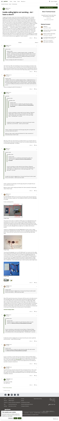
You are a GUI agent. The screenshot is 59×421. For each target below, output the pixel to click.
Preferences (11, 418)
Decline (15, 418)
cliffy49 (49, 27)
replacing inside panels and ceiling (49, 30)
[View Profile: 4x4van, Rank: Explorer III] (5, 75)
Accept (19, 418)
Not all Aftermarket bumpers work (49, 37)
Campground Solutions (25, 406)
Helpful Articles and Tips (38, 398)
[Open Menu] (57, 4)
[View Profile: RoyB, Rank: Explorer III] (5, 195)
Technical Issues (14, 4)
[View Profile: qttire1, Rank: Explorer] (42, 31)
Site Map (5, 406)
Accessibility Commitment (37, 412)
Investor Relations (26, 412)
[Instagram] (15, 394)
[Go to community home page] (5, 1)
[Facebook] (5, 394)
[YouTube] (12, 394)
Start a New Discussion (48, 7)
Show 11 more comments (8, 387)
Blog (44, 411)
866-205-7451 (52, 404)
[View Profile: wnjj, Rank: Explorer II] (5, 149)
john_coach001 (50, 42)
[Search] (49, 1)
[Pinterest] (18, 394)
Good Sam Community (4, 4)
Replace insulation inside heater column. (49, 33)
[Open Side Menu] (2, 1)
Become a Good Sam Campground (14, 402)
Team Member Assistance (44, 412)
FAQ (4, 404)
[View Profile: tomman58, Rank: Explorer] (5, 368)
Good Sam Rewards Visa (13, 404)
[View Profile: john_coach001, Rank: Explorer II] (42, 41)
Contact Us (6, 402)
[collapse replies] (1, 45)
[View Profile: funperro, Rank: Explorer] (4, 9)
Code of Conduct (11, 398)
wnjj (6, 148)
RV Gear (22, 400)
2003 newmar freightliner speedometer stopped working (49, 40)
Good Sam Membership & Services (27, 404)
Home (5, 398)
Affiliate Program (11, 400)
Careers (47, 411)
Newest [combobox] (36, 42)
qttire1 (49, 31)
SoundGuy (7, 344)
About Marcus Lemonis (12, 406)
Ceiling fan (45, 26)
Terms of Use (31, 412)
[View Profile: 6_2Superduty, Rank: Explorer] (5, 380)
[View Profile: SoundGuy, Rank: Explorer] (5, 286)
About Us (5, 400)
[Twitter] (9, 394)
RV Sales (22, 398)
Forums (10, 4)
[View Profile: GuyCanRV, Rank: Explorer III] (42, 34)
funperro (6, 8)
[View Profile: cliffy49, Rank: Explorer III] (42, 27)
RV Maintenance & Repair (25, 402)
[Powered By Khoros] (55, 419)
